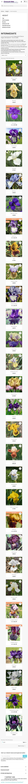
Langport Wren (14, 642)
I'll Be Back (14, 574)
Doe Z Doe (14, 349)
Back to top (22, 746)
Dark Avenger (14, 326)
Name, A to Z (14, 55)
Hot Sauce (14, 552)
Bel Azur (14, 191)
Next (25, 742)
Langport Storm (14, 619)
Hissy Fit (14, 529)
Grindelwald (14, 484)
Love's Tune (14, 687)
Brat (14, 258)
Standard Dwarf (6, 25)
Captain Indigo (14, 281)
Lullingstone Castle (14, 710)
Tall (3, 18)
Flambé (14, 461)
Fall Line (14, 416)
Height (5, 15)
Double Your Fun (14, 371)
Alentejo (14, 100)
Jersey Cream (14, 597)
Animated (14, 123)
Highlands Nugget (14, 507)
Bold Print (14, 236)
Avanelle (14, 168)
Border (4, 22)
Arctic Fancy (14, 145)
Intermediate (5, 20)
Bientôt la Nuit (14, 213)
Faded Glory (14, 394)
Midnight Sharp (14, 732)
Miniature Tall (5, 23)
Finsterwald (14, 439)
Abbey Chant (14, 78)
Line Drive (14, 665)
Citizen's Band (14, 303)
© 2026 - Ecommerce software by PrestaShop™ (12, 782)
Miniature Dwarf (6, 27)
